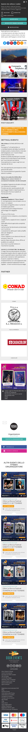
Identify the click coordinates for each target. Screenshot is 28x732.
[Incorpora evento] (21, 43)
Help (3, 701)
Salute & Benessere (7, 683)
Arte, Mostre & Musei (7, 671)
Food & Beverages (7, 678)
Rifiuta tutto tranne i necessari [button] (14, 23)
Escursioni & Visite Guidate (9, 674)
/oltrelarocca (10, 447)
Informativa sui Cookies (8, 694)
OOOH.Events (15, 660)
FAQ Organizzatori (7, 704)
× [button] (26, 1)
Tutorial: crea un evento (8, 698)
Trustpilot (14, 729)
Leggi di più (18, 9)
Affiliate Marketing (7, 706)
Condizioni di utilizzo (7, 696)
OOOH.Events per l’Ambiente (10, 709)
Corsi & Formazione (7, 673)
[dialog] (14, 15)
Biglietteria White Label (8, 707)
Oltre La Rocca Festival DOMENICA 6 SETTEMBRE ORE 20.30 (14, 589)
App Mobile (5, 699)
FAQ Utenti (5, 703)
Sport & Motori (5, 684)
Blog (3, 690)
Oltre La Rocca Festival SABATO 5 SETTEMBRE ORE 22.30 (12, 546)
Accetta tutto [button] (14, 19)
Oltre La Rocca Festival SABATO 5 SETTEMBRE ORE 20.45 (12, 502)
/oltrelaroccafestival (12, 451)
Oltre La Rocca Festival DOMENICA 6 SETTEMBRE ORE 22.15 (14, 633)
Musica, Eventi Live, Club (10, 499)
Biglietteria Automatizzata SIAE (10, 688)
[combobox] (24, 2)
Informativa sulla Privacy (8, 693)
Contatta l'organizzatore (14, 439)
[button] (14, 27)
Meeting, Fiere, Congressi (8, 679)
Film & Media (5, 676)
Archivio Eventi (6, 691)
